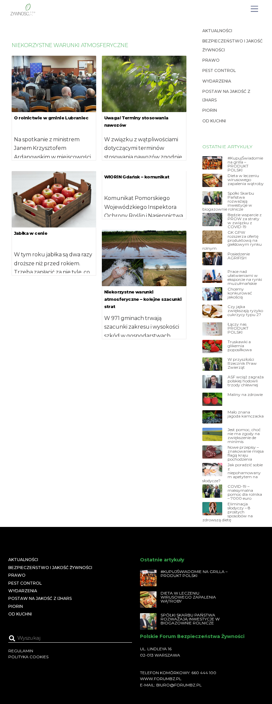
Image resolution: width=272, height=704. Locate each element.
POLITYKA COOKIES (28, 656)
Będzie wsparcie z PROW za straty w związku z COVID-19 (245, 221)
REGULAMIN (20, 650)
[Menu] (254, 9)
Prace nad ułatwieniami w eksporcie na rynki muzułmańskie (245, 278)
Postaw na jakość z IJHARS (40, 598)
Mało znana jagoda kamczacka (246, 414)
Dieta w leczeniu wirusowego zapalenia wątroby (246, 180)
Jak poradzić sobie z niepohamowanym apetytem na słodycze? (232, 473)
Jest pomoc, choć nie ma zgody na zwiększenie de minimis (244, 436)
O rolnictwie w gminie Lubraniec (51, 117)
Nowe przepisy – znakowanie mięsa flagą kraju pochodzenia (246, 453)
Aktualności (217, 30)
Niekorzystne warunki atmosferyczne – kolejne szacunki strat (143, 299)
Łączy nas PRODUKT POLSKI (238, 328)
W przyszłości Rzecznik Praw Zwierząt (242, 363)
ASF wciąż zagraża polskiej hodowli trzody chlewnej (246, 381)
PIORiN (209, 110)
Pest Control (219, 70)
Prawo (211, 60)
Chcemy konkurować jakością (240, 293)
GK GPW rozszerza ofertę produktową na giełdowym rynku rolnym (232, 240)
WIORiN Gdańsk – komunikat (137, 176)
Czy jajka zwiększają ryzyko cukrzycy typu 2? (245, 311)
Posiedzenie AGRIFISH (239, 256)
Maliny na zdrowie (245, 395)
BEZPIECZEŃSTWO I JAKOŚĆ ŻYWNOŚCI (50, 567)
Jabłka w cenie (30, 233)
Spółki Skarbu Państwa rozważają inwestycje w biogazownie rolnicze (228, 201)
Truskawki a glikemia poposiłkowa (240, 346)
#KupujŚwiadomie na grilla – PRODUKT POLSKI (245, 164)
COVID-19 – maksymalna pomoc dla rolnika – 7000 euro (245, 492)
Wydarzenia (216, 81)
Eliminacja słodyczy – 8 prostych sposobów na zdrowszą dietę (227, 512)
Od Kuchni (214, 120)
